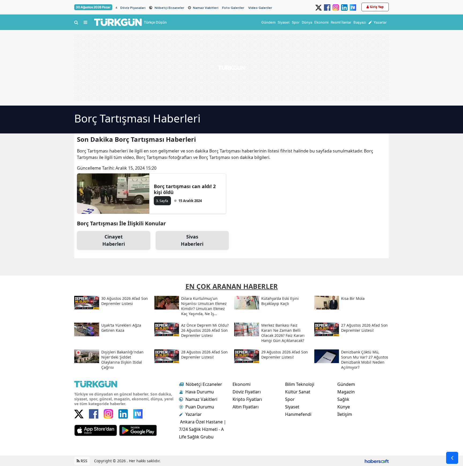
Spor (290, 399)
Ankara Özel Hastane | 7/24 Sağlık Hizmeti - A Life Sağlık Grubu (202, 429)
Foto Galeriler (233, 7)
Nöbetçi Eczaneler (169, 7)
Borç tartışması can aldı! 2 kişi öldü (185, 189)
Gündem (346, 384)
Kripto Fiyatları (247, 399)
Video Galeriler (260, 7)
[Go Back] (452, 458)
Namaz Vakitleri (205, 7)
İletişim (344, 414)
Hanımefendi (298, 414)
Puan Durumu (199, 407)
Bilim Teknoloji (299, 384)
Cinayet (113, 240)
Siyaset (292, 407)
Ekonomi (242, 384)
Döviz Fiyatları (247, 392)
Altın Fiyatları (246, 407)
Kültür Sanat (297, 392)
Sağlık (343, 399)
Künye (343, 407)
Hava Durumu (199, 392)
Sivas (192, 240)
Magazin (346, 392)
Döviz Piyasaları (132, 7)
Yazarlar (193, 414)
